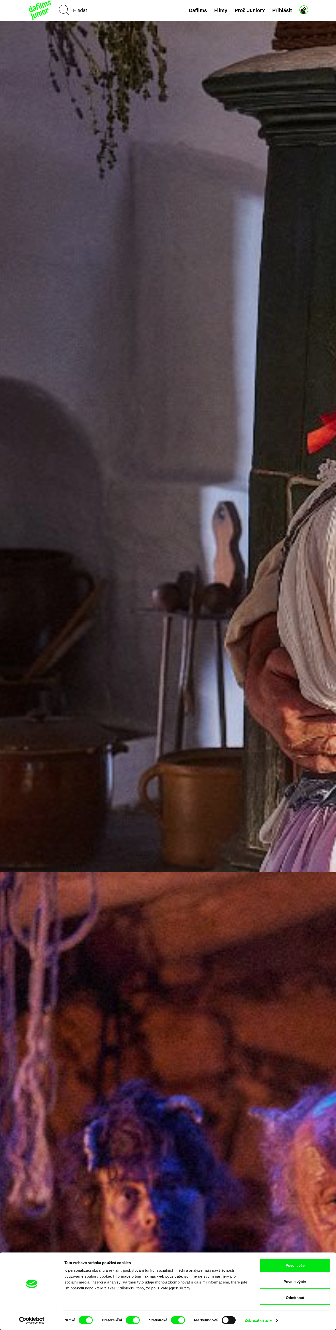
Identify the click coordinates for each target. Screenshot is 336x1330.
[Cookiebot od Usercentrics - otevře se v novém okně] (31, 1320)
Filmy (220, 10)
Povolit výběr (295, 1282)
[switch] (133, 1320)
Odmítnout (295, 1298)
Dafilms (198, 10)
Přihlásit (282, 10)
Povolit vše (295, 1265)
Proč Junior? (250, 10)
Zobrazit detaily (258, 1320)
